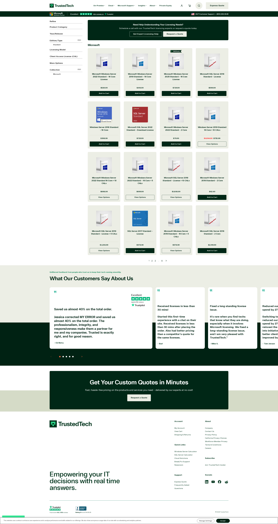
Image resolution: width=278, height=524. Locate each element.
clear (79, 40)
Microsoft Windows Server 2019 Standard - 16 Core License (140, 77)
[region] (139, 520)
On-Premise (98, 6)
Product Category (58, 27)
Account (178, 421)
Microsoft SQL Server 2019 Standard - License (212, 75)
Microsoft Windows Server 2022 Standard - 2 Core (176, 128)
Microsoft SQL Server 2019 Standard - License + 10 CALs (176, 179)
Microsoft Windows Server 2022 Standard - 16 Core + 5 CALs (140, 180)
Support (178, 475)
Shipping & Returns (182, 435)
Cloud (110, 6)
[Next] (166, 260)
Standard (56, 45)
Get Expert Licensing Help (145, 34)
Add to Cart (104, 93)
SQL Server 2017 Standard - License (140, 232)
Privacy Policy (211, 435)
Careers (208, 448)
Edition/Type (56, 40)
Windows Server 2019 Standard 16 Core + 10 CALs (212, 128)
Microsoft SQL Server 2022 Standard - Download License (140, 128)
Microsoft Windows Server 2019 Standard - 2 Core (212, 179)
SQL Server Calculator (183, 455)
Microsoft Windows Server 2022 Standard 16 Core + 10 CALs (104, 180)
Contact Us (209, 431)
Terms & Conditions (213, 445)
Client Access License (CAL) (64, 56)
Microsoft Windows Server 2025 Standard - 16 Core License (176, 77)
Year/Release (56, 34)
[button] (189, 5)
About (152, 6)
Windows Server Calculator (185, 451)
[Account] (182, 6)
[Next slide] (82, 356)
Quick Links (179, 445)
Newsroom (178, 465)
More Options (56, 63)
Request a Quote (175, 34)
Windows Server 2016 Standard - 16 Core (104, 128)
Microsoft (57, 74)
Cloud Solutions (181, 458)
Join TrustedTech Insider (215, 465)
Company (209, 428)
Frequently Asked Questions (181, 487)
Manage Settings (205, 521)
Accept (223, 521)
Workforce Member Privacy (216, 441)
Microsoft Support (126, 6)
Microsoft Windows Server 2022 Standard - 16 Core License (104, 77)
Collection (55, 70)
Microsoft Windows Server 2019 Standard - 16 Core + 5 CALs (176, 234)
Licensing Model (58, 49)
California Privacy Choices (216, 438)
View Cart (178, 431)
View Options (212, 144)
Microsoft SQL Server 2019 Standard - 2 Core (212, 232)
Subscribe (210, 458)
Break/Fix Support (182, 462)
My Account (179, 428)
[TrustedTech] (62, 5)
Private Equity (165, 6)
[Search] (198, 5)
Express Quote (217, 5)
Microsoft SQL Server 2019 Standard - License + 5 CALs (104, 232)
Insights (141, 6)
